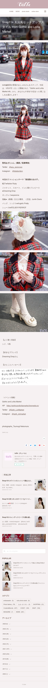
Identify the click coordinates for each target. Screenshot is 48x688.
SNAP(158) (5, 432)
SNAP (5, 36)
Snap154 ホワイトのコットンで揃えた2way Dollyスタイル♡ (24, 480)
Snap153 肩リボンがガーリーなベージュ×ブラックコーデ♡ (23, 499)
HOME (11, 11)
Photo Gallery (9, 604)
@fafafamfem (17, 171)
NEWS (18, 11)
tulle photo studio (23, 600)
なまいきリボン (24, 604)
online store (35, 11)
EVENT (25, 608)
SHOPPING (38, 604)
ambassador (8, 600)
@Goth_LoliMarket (16, 409)
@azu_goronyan (15, 167)
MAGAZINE (8, 612)
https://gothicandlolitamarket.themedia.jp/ (23, 405)
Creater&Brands (10, 608)
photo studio (25, 11)
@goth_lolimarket (19, 414)
